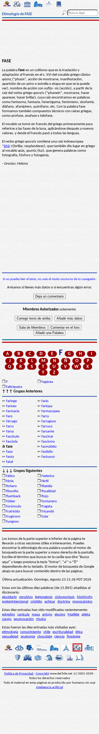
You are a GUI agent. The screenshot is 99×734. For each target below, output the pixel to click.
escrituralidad (63, 632)
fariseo (11, 406)
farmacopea (50, 411)
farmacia (12, 411)
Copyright (42, 673)
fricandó (47, 511)
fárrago (11, 421)
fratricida (13, 511)
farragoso (48, 421)
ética (78, 632)
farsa (10, 431)
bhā (7, 146)
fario (44, 401)
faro (9, 416)
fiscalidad (48, 491)
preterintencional (15, 602)
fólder (10, 501)
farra (45, 416)
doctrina (63, 602)
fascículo (12, 437)
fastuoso (48, 457)
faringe (11, 401)
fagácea (47, 382)
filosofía (12, 491)
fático (10, 476)
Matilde (73, 615)
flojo (44, 496)
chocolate (44, 637)
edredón (8, 615)
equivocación (24, 619)
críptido (36, 602)
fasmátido (49, 447)
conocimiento (30, 632)
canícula (23, 615)
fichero (11, 486)
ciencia (59, 637)
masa (36, 615)
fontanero (49, 501)
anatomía (28, 637)
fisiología (73, 637)
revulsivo (26, 597)
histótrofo (84, 597)
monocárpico (82, 602)
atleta (85, 615)
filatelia (46, 486)
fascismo (48, 442)
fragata (46, 506)
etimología (10, 632)
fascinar (47, 437)
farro (10, 426)
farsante (47, 431)
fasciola (12, 442)
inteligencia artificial (49, 687)
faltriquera (14, 387)
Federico (47, 476)
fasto (10, 457)
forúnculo (13, 506)
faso (9, 452)
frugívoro (13, 517)
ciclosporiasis (65, 597)
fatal (9, 462)
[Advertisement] (49, 39)
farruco (47, 426)
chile (46, 632)
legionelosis (44, 597)
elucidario (9, 597)
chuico (41, 619)
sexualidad (10, 637)
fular (44, 517)
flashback (13, 496)
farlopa (46, 406)
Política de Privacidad (19, 673)
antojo (47, 615)
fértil (44, 481)
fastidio (47, 452)
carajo (6, 619)
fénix (10, 481)
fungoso (12, 522)
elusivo (60, 615)
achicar (49, 602)
